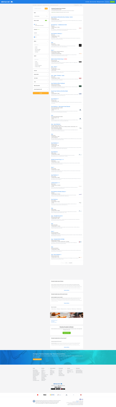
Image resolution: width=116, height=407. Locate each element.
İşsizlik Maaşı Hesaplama (36, 374)
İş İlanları (88, 1)
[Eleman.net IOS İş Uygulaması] (58, 389)
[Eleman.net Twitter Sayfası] (56, 387)
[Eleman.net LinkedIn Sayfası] (58, 387)
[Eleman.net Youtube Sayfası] (59, 387)
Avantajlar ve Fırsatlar (61, 374)
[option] (36, 394)
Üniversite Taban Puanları (44, 374)
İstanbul (57, 12)
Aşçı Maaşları (53, 321)
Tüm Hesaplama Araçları (36, 380)
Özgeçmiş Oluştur (101, 1)
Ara (46, 8)
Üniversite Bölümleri (44, 376)
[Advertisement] (41, 102)
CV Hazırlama (34, 379)
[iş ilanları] (7, 2)
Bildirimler (51, 374)
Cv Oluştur (51, 373)
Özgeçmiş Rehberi (43, 379)
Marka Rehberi (43, 378)
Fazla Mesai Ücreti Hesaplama (35, 376)
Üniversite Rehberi (43, 375)
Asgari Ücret (34, 377)
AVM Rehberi (43, 377)
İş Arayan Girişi (93, 1)
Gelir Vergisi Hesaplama (36, 373)
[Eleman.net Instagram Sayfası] (57, 387)
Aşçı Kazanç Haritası (53, 322)
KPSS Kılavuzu (43, 380)
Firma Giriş (107, 1)
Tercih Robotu (34, 378)
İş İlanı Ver (112, 1)
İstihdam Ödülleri (61, 373)
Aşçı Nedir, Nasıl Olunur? (54, 320)
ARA (41, 93)
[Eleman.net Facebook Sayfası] (55, 387)
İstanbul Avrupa (53, 12)
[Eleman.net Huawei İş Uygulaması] (63, 389)
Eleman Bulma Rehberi (61, 375)
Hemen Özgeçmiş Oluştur (37, 359)
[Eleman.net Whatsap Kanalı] (60, 387)
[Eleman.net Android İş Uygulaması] (53, 389)
